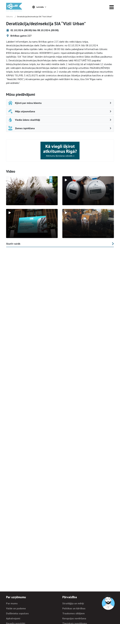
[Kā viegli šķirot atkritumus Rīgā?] (60, 150)
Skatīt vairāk (13, 243)
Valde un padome (16, 608)
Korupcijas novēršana (74, 618)
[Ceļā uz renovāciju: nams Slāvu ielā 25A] (32, 190)
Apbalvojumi (13, 618)
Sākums (9, 16)
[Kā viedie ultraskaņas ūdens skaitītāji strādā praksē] (88, 190)
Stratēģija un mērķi (73, 603)
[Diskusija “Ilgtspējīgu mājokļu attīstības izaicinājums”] (32, 223)
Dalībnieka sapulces (17, 613)
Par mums (12, 603)
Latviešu (40, 7)
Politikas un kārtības (73, 608)
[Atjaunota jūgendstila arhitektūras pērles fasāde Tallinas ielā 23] (88, 223)
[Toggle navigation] (111, 7)
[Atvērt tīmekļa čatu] (108, 602)
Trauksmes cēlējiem (73, 613)
